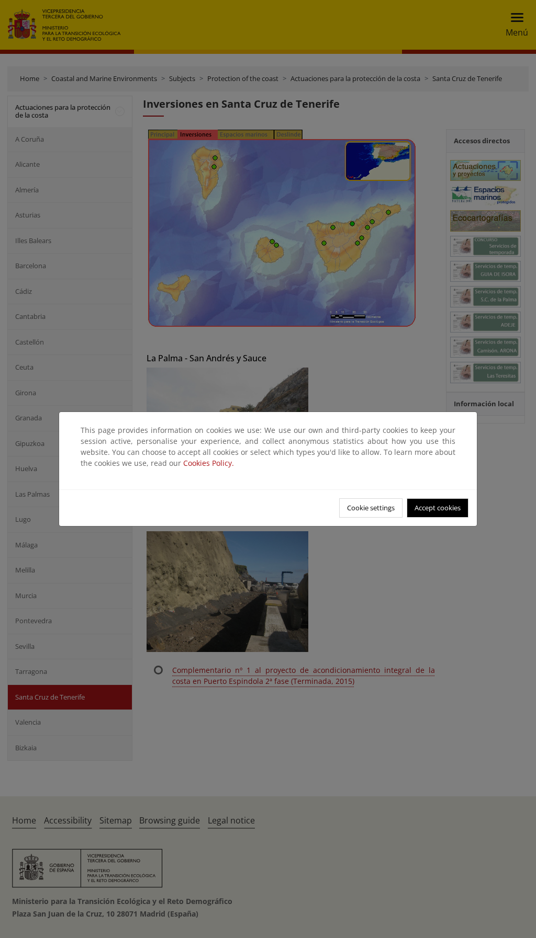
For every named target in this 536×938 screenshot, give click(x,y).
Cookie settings (371, 507)
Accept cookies (438, 507)
